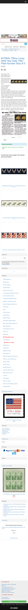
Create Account (5, 597)
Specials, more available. (7, 465)
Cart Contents (9, 46)
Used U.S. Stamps (7, 381)
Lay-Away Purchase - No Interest (8, 588)
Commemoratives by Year (8, 370)
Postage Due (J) (6, 345)
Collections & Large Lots (8, 290)
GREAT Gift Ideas (6, 317)
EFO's (4, 309)
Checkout (17, 46)
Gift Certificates (6, 315)
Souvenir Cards (6, 364)
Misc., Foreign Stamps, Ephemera (10, 323)
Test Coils (5, 375)
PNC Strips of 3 (6, 339)
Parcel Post (5, 331)
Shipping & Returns (6, 430)
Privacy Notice (5, 431)
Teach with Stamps (6, 428)
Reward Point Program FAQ (7, 589)
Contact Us (4, 433)
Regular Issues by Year (8, 372)
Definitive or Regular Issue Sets (9, 301)
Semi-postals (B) (6, 353)
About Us (3, 585)
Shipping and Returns (6, 591)
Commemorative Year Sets (8, 295)
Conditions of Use (5, 432)
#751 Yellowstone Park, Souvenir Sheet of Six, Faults (14, 494)
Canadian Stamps (6, 284)
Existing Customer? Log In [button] (14, 601)
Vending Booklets (6, 386)
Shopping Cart (5, 439)
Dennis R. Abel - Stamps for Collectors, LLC (18, 604)
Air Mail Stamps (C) (7, 279)
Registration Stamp (7, 350)
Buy (5, 140)
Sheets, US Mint (6, 361)
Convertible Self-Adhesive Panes (9, 298)
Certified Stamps (6, 287)
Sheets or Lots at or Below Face (9, 359)
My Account (23, 46)
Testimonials (4, 520)
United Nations (6, 378)
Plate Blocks (5, 334)
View (14, 533)
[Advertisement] (14, 19)
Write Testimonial (14, 538)
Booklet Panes (6, 282)
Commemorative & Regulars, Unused (10, 293)
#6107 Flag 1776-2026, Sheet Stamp (14, 420)
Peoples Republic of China (8, 328)
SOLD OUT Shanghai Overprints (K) (10, 356)
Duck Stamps (5, 306)
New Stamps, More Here (7, 391)
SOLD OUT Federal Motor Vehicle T (10, 383)
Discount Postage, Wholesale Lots (10, 304)
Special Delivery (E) (7, 367)
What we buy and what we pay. (8, 592)
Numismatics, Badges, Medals (9, 320)
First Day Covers (6, 312)
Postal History (6, 348)
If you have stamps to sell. (7, 587)
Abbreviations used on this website (9, 584)
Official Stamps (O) (7, 326)
